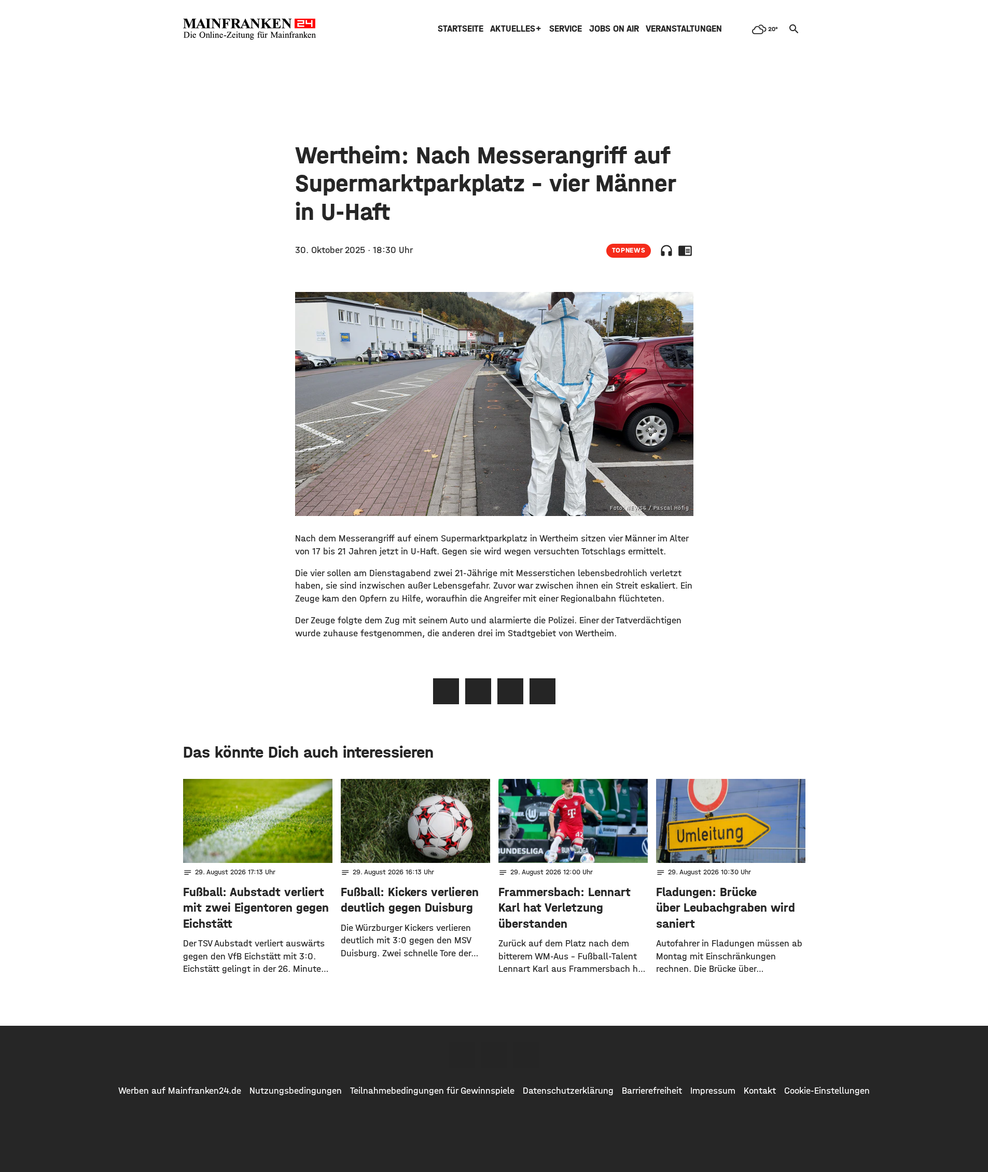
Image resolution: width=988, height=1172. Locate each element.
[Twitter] (494, 1055)
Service (565, 28)
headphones (666, 250)
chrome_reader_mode (685, 250)
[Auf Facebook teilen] (446, 691)
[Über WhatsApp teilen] (510, 691)
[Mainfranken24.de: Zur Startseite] (249, 29)
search (794, 29)
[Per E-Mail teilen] (542, 691)
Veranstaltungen (684, 28)
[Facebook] (462, 1055)
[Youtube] (526, 1055)
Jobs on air (614, 28)
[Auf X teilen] (478, 691)
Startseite (460, 28)
